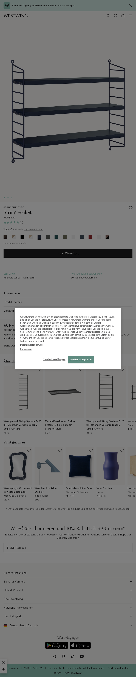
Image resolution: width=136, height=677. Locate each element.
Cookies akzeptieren (81, 359)
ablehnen (49, 338)
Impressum (26, 349)
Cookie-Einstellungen (54, 359)
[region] (68, 338)
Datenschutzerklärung (31, 344)
